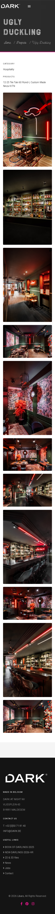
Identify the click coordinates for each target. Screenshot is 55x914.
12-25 (6, 82)
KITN (12, 86)
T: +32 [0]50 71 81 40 (14, 826)
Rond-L (26, 82)
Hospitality (8, 69)
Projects (21, 42)
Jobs (7, 868)
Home (7, 42)
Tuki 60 (18, 82)
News (7, 863)
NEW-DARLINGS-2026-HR (18, 852)
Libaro (20, 896)
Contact (8, 873)
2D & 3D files (11, 858)
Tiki (11, 82)
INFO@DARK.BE (12, 831)
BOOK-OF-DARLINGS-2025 (19, 847)
